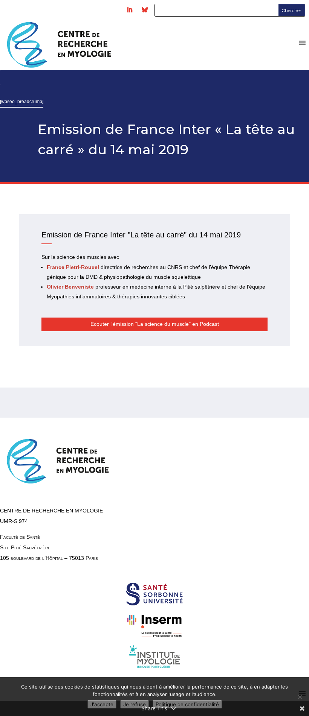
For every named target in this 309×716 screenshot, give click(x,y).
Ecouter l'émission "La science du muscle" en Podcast (154, 324)
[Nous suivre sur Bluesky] (145, 10)
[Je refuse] (299, 697)
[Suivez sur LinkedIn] (130, 10)
